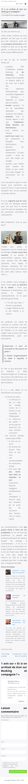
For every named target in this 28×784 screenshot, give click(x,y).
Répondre (21, 701)
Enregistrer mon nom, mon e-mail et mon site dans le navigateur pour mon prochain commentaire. (10, 765)
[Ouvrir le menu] (25, 3)
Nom (3, 742)
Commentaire (5, 720)
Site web (3, 756)
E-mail (3, 749)
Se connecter (20, 3)
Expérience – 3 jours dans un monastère (21, 655)
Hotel (10, 649)
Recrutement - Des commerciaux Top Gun (18, 622)
